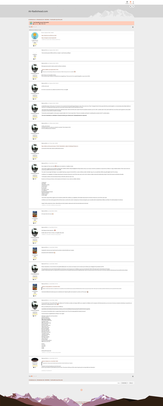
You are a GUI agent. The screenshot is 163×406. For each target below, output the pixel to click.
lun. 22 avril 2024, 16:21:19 (50, 358)
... (35, 26)
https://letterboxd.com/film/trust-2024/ (49, 35)
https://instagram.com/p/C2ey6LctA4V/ (49, 37)
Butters (35, 54)
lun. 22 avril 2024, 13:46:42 (49, 211)
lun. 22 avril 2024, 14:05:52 (50, 263)
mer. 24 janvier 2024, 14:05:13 (50, 50)
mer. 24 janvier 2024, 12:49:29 (47, 32)
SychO (85, 403)
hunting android (35, 73)
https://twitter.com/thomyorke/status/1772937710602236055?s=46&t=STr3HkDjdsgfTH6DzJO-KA (60, 146)
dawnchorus (36, 23)
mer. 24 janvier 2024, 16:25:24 (50, 83)
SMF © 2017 (80, 401)
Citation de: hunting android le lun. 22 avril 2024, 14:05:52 (51, 286)
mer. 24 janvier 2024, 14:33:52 (50, 63)
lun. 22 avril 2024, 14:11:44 (50, 283)
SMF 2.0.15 (75, 401)
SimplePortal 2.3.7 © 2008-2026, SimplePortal (81, 402)
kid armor (35, 362)
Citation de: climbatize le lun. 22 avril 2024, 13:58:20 (50, 361)
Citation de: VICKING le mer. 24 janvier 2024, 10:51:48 (50, 69)
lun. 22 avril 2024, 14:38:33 (50, 300)
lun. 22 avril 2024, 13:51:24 (49, 227)
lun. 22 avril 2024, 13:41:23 (49, 163)
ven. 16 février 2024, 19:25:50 (50, 123)
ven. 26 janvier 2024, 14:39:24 (50, 103)
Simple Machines (86, 401)
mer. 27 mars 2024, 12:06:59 (50, 143)
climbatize (35, 218)
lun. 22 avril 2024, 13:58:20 (50, 247)
